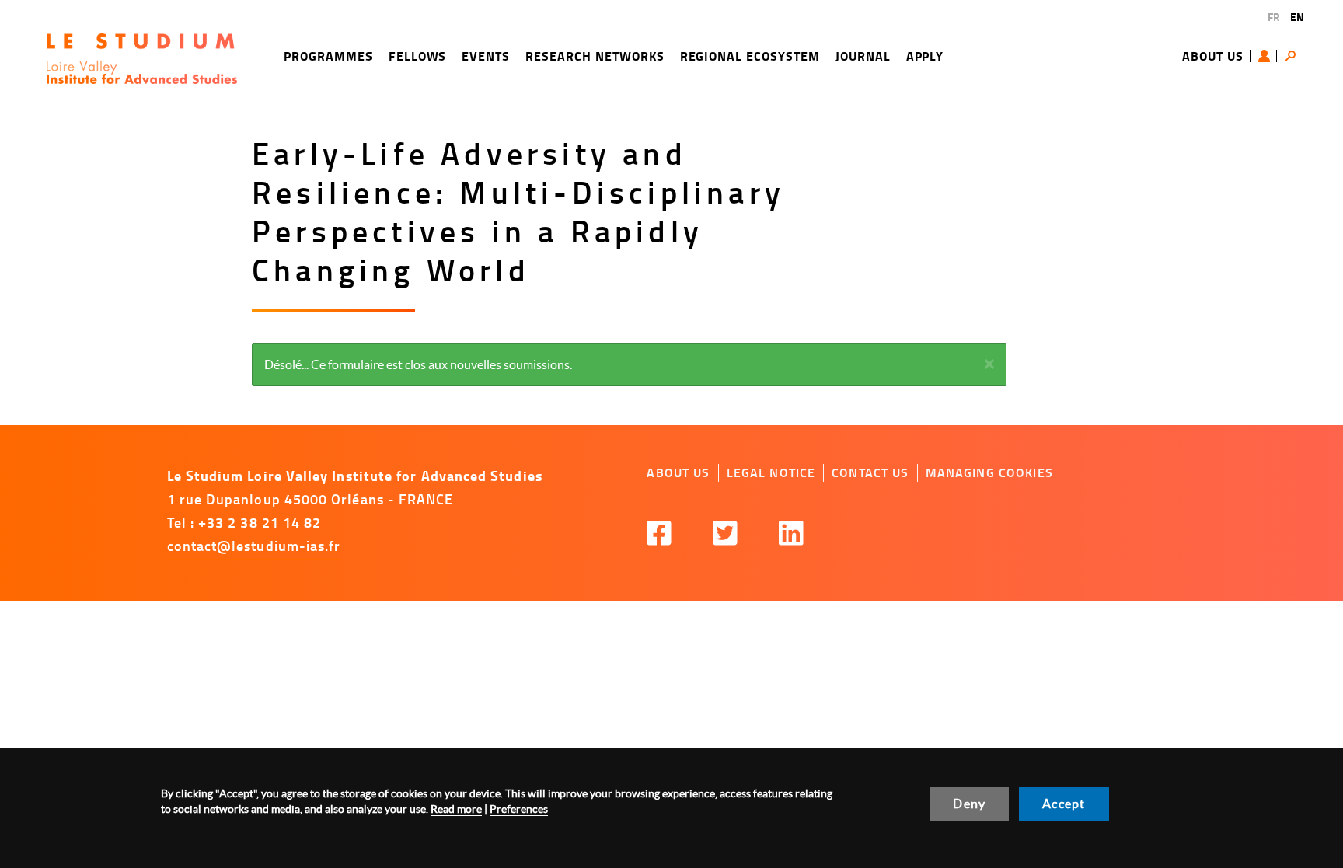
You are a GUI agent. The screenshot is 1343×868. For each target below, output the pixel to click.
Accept (1063, 803)
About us (1213, 55)
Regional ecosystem (750, 55)
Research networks (594, 55)
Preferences (519, 809)
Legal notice (771, 472)
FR (1274, 17)
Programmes (328, 55)
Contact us (870, 472)
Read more (456, 809)
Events (486, 55)
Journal (863, 55)
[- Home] (142, 58)
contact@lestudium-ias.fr (254, 545)
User (1267, 56)
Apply (925, 55)
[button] (989, 363)
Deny (969, 803)
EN (1297, 17)
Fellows (418, 55)
